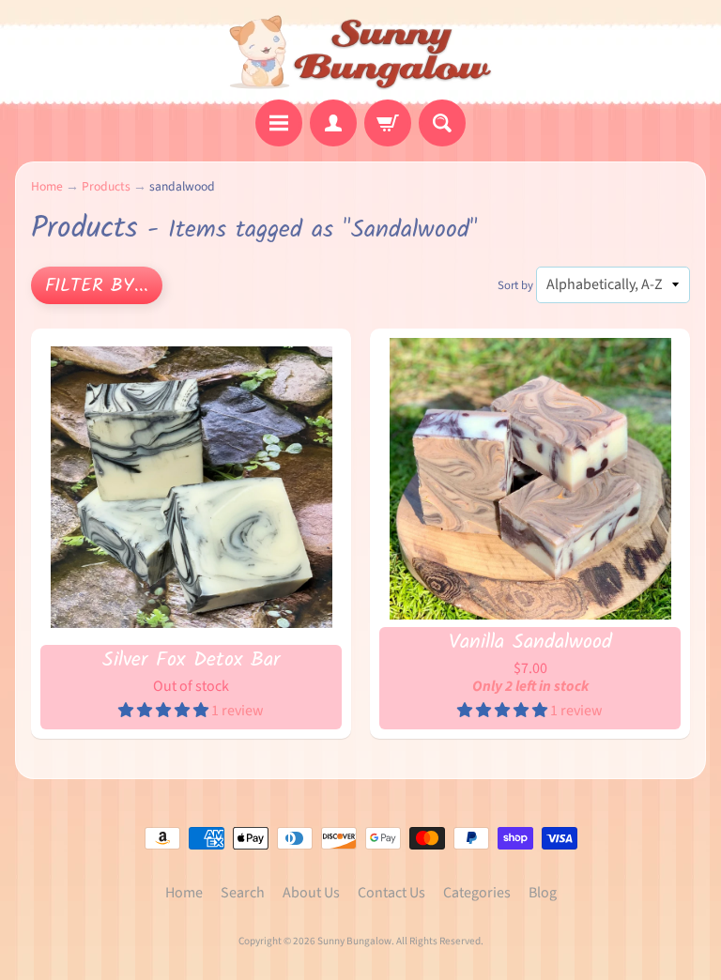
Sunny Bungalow (354, 941)
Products (106, 186)
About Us (311, 892)
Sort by (515, 285)
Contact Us (391, 892)
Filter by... (96, 286)
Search (243, 892)
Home (47, 186)
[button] (164, 710)
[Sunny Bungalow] (361, 52)
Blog (543, 892)
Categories (477, 892)
